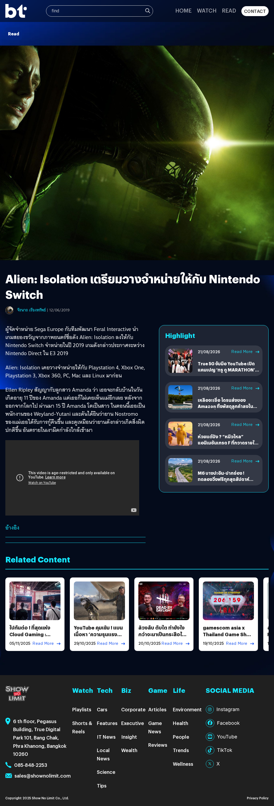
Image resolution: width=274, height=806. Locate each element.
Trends (181, 750)
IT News (106, 736)
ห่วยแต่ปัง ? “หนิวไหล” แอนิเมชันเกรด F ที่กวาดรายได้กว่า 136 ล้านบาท (227, 442)
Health (180, 723)
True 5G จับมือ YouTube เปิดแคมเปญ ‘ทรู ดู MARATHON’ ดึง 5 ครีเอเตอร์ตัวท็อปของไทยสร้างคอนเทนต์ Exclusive (228, 372)
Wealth (129, 750)
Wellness (183, 763)
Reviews (157, 744)
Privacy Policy (258, 798)
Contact (255, 11)
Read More (242, 351)
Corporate (133, 709)
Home (183, 10)
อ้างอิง (12, 527)
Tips (101, 785)
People (181, 736)
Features (107, 723)
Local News (103, 754)
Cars (102, 709)
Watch (206, 10)
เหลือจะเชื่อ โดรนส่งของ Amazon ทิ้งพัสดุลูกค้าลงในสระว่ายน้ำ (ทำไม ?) (225, 406)
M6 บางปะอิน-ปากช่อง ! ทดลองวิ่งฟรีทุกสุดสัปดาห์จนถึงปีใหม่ (223, 479)
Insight (129, 736)
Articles (157, 709)
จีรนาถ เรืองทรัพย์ (31, 310)
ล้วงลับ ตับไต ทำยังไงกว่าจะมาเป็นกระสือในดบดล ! (163, 634)
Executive (132, 723)
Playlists (81, 709)
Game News (155, 727)
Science (106, 771)
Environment (187, 709)
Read (229, 10)
